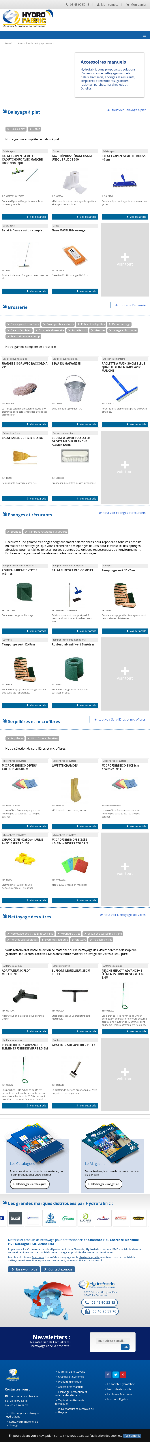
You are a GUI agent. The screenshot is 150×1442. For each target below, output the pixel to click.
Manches (99, 330)
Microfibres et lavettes (44, 738)
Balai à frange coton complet (23, 230)
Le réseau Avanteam (119, 1394)
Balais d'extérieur (21, 330)
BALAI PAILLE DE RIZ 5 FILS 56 (22, 438)
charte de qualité (89, 1257)
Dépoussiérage (121, 324)
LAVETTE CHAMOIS (65, 765)
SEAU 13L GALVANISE (66, 363)
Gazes (36, 129)
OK (126, 1347)
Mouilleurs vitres (70, 933)
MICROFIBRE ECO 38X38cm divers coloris (120, 767)
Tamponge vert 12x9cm (18, 644)
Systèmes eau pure (56, 939)
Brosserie (17, 307)
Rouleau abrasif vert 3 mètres (73, 644)
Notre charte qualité (119, 1389)
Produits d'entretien (69, 1381)
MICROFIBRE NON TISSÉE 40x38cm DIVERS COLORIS (70, 841)
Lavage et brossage (124, 330)
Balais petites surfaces (60, 324)
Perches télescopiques (24, 939)
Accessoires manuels (70, 1386)
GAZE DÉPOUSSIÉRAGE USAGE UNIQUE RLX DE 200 (72, 157)
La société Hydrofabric (120, 1384)
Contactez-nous (60, 1269)
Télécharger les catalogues (29, 1184)
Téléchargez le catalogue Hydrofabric (23, 1414)
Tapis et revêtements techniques (70, 1402)
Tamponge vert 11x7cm (118, 570)
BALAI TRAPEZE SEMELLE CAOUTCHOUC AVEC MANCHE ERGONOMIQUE (22, 159)
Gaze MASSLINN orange (68, 230)
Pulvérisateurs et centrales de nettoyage (74, 1410)
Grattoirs (80, 939)
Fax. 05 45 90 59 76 (16, 1405)
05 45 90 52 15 (79, 5)
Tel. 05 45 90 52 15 (15, 1400)
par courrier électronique (23, 1396)
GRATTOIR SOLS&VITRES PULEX (73, 1045)
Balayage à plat (24, 112)
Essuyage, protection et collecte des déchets (71, 1393)
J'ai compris (132, 1436)
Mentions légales (117, 1399)
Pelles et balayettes (93, 324)
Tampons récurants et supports (48, 531)
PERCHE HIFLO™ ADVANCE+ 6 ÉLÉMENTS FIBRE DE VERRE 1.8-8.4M (123, 974)
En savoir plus (26, 1269)
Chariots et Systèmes (70, 1376)
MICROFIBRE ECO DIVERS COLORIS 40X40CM (19, 767)
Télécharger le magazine (103, 1184)
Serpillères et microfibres (34, 721)
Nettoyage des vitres (29, 917)
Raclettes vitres (102, 939)
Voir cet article (37, 216)
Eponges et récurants (30, 515)
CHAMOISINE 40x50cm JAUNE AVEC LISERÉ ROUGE (22, 841)
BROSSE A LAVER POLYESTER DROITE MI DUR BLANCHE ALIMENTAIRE (71, 441)
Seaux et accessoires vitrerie (105, 933)
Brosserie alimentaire (51, 330)
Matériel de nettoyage (71, 1371)
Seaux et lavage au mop (25, 336)
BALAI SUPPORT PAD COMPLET (72, 570)
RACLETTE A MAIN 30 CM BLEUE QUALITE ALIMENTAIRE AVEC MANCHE (123, 367)
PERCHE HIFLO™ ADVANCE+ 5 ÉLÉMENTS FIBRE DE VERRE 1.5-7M (25, 1046)
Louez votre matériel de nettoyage (22, 1423)
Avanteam (38, 1257)
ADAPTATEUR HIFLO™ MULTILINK (17, 972)
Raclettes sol (79, 330)
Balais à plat (18, 129)
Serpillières (17, 738)
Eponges (16, 531)
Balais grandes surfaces (25, 324)
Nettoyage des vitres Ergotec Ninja (32, 933)
